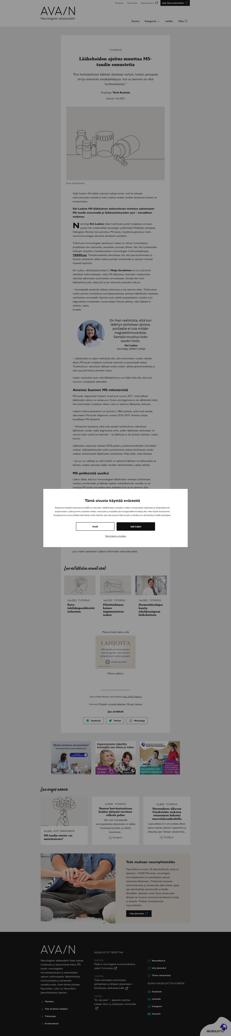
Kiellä (95, 526)
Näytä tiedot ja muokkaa (115, 535)
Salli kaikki (135, 526)
